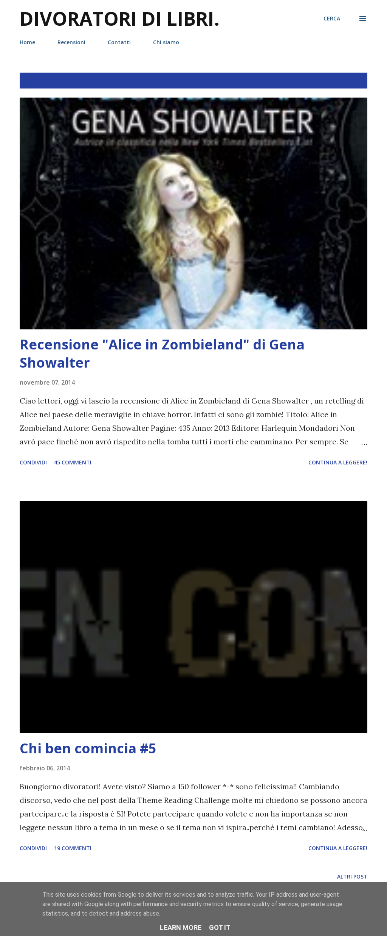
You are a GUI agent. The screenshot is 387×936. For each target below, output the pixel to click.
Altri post (352, 876)
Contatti (119, 42)
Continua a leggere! (337, 462)
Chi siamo (166, 42)
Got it (220, 927)
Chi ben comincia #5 (88, 748)
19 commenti (72, 848)
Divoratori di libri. (120, 18)
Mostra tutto (339, 80)
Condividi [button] (33, 462)
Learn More (180, 927)
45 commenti (72, 462)
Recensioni (71, 42)
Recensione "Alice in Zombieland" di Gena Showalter (162, 353)
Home (27, 42)
